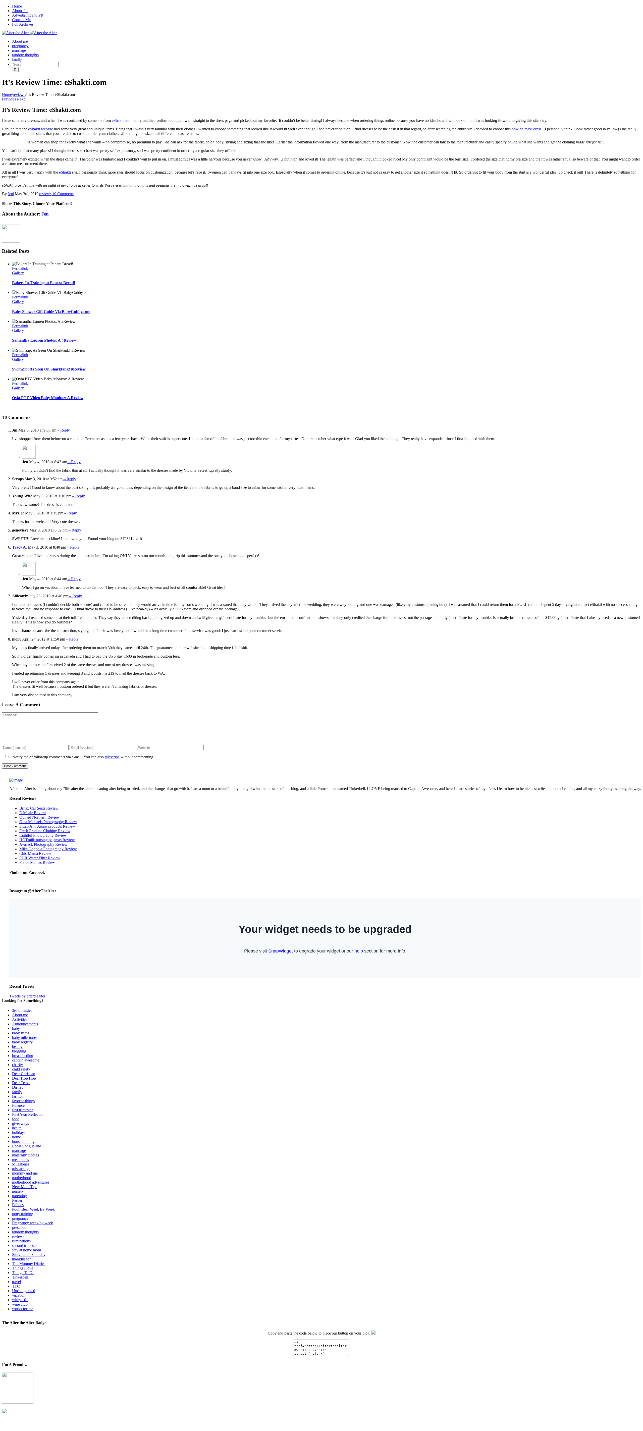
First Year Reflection (28, 1114)
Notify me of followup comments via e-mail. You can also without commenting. (82, 757)
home (16, 1137)
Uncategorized (23, 1291)
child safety (21, 1069)
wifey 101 (20, 1300)
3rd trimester (22, 1010)
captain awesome (25, 1060)
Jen (10, 194)
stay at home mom (26, 1250)
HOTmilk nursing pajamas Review (47, 840)
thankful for (21, 1259)
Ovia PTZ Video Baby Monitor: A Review (47, 398)
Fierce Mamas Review (37, 862)
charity (17, 1065)
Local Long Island (26, 1146)
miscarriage (21, 1169)
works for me (22, 1309)
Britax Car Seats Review (39, 808)
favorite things (23, 1101)
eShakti (65, 172)
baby (16, 1028)
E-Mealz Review (32, 813)
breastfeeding (22, 1055)
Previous (9, 99)
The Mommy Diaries (28, 1263)
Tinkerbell (20, 1277)
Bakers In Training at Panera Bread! (43, 283)
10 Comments (63, 194)
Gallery (18, 273)
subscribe (112, 757)
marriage (19, 1150)
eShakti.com (121, 120)
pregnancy (20, 1218)
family (17, 1092)
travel (16, 1282)
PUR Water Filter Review (39, 858)
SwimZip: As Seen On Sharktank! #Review (49, 369)
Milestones (20, 1164)
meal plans (20, 1159)
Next (21, 99)
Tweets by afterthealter (27, 996)
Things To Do (23, 1272)
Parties (17, 1200)
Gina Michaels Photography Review (48, 822)
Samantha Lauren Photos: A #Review (44, 340)
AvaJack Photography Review (43, 844)
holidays (18, 1132)
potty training (22, 1214)
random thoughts (25, 1232)
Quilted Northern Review (39, 817)
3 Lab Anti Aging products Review (47, 826)
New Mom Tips (24, 1187)
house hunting (23, 1141)
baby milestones (24, 1037)
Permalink (20, 268)
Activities (19, 1019)
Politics (18, 1205)
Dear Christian (23, 1074)
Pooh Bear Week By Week (33, 1209)
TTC (16, 1286)
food (15, 1119)
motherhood (21, 1178)
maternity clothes (25, 1155)
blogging (19, 1051)
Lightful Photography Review (43, 835)
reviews (45, 194)
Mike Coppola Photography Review (48, 849)
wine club (20, 1304)
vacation (18, 1295)
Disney (17, 1087)
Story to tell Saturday (28, 1254)
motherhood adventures (30, 1182)
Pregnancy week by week (32, 1223)
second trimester (25, 1245)
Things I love (22, 1268)
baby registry (22, 1042)
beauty (17, 1046)
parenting (19, 1196)
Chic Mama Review (35, 853)
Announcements (25, 1024)
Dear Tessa (21, 1083)
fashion (18, 1096)
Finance (18, 1105)
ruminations (21, 1241)
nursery (18, 1191)
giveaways (20, 1123)
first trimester (22, 1110)
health (17, 1128)
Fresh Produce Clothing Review (44, 831)
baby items (20, 1033)
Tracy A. (19, 547)
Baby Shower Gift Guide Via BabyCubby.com (51, 311)
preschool (19, 1227)
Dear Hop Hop (24, 1078)
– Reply (63, 430)
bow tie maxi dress (526, 129)
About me (20, 1015)
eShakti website (40, 129)
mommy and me (25, 1173)
